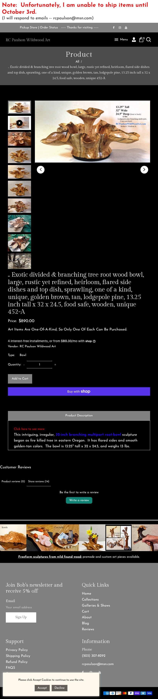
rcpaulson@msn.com (98, 664)
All (77, 61)
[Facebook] (114, 28)
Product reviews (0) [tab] (13, 481)
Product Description (79, 415)
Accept (42, 688)
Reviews (88, 629)
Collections (90, 600)
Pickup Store (28, 27)
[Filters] (129, 482)
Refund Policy (17, 662)
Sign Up (21, 617)
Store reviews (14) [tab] (38, 481)
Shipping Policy (18, 656)
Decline (60, 688)
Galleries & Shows (96, 605)
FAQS (10, 668)
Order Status (49, 27)
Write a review (79, 500)
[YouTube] (126, 28)
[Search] (148, 39)
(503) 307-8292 (93, 656)
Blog (85, 623)
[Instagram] (120, 28)
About (87, 617)
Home (86, 594)
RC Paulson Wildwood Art (38, 346)
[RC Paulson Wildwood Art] (28, 39)
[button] (41, 170)
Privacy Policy (17, 650)
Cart (85, 611)
